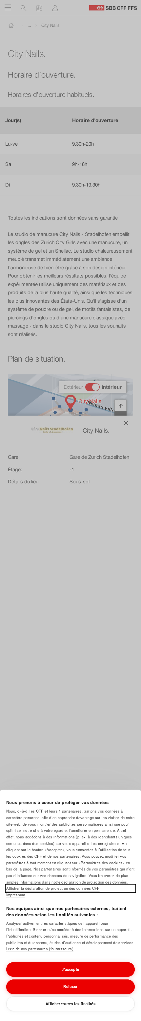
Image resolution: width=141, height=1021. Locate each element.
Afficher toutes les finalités (70, 1003)
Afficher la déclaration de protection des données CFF (53, 888)
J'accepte (70, 969)
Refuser (70, 986)
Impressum (15, 894)
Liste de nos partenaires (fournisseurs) (39, 948)
